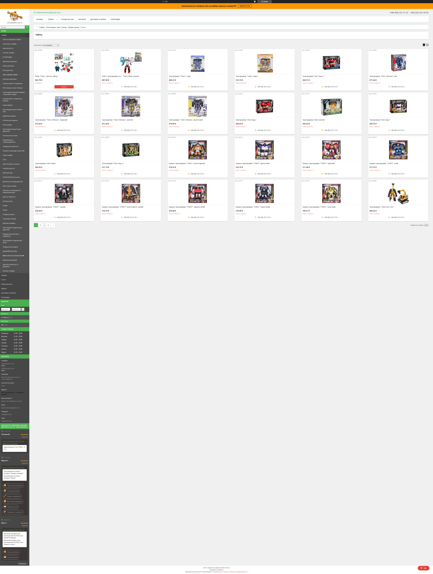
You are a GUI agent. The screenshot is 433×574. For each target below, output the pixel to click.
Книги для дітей (8, 66)
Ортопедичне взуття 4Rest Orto (12, 110)
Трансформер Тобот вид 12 (112, 163)
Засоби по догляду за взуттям (13, 151)
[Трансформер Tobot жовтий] (331, 106)
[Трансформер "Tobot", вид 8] (265, 62)
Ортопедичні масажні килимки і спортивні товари (14, 93)
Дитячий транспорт (10, 61)
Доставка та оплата (8, 293)
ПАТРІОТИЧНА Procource (11, 177)
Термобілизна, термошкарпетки (9, 141)
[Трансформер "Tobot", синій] (198, 62)
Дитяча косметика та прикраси (10, 265)
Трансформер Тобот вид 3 (246, 120)
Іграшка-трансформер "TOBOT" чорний (50, 207)
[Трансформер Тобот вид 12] (131, 150)
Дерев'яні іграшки (9, 116)
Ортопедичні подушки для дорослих (12, 229)
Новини (4, 275)
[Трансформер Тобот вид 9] (64, 150)
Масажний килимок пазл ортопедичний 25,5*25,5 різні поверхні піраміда (13, 536)
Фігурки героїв (73, 27)
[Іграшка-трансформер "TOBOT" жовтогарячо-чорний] (131, 193)
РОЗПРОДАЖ (7, 57)
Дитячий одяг (8, 173)
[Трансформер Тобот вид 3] (265, 106)
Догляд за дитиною (10, 79)
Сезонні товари (8, 53)
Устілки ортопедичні (10, 120)
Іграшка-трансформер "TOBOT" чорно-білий (253, 207)
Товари (4, 35)
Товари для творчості (10, 146)
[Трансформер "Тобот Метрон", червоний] (64, 106)
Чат (425, 568)
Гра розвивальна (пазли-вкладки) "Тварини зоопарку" (13, 472)
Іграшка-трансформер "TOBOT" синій (383, 163)
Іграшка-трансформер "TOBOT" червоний (319, 163)
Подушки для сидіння (10, 247)
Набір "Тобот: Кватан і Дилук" (46, 76)
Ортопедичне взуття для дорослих (12, 130)
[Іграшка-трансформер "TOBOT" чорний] (64, 193)
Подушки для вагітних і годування (11, 235)
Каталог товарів (9, 271)
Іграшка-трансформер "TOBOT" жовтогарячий (187, 163)
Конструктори (8, 70)
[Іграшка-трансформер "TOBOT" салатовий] (331, 193)
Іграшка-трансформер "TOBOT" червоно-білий (187, 207)
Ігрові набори (8, 105)
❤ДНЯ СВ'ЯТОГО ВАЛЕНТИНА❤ (13, 256)
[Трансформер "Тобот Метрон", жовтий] (131, 106)
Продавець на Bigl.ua (216, 570)
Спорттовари (8, 155)
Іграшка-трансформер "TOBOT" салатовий (319, 207)
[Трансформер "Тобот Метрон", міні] (398, 62)
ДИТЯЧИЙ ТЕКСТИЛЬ (10, 251)
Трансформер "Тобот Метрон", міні (383, 76)
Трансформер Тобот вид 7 (379, 120)
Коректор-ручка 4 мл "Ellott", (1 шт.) (14, 448)
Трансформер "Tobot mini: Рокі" (381, 207)
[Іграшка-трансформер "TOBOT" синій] (398, 150)
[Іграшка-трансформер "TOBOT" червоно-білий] (198, 193)
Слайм (5, 206)
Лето (4, 160)
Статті (3, 280)
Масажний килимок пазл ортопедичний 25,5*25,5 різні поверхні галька (13, 542)
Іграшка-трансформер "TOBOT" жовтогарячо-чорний (122, 207)
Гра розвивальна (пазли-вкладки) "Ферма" (12, 477)
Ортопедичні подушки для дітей (12, 241)
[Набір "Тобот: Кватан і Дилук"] (64, 62)
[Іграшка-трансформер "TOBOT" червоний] (331, 150)
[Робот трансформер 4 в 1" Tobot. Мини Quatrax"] (131, 62)
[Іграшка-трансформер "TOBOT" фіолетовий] (265, 150)
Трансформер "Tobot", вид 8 (247, 76)
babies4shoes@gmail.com (10, 408)
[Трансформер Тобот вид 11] (331, 62)
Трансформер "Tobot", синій (179, 76)
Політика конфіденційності (239, 572)
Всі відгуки (22, 563)
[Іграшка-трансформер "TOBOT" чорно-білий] (265, 193)
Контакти (82, 19)
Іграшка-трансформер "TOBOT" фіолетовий (252, 163)
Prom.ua (227, 568)
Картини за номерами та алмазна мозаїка (12, 191)
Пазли (5, 210)
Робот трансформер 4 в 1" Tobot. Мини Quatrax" (120, 76)
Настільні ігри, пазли (10, 136)
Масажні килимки (9, 223)
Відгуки (4, 288)
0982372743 (245, 6)
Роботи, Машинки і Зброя (12, 39)
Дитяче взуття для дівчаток (13, 182)
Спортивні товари (9, 219)
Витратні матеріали (10, 260)
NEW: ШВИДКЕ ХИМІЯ (10, 75)
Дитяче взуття (8, 48)
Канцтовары (7, 125)
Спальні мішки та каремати (13, 83)
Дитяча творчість (9, 197)
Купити (64, 87)
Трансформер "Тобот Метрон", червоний (51, 120)
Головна (39, 19)
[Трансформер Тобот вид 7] (398, 106)
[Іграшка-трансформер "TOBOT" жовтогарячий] (198, 150)
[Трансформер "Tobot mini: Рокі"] (398, 193)
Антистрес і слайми (9, 44)
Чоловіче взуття (9, 168)
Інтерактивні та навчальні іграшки (12, 100)
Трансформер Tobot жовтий (313, 120)
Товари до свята (9, 214)
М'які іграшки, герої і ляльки (13, 88)
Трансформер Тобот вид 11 (313, 76)
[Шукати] (27, 27)
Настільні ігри (8, 201)
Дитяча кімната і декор (11, 164)
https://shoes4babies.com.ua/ (11, 401)
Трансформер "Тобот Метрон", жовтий (117, 120)
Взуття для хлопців (9, 186)
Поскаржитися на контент (221, 572)
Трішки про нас (6, 284)
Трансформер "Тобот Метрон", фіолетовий (186, 120)
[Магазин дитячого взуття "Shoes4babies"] (15, 16)
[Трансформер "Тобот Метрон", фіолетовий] (198, 106)
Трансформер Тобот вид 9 (45, 163)
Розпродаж (5, 297)
